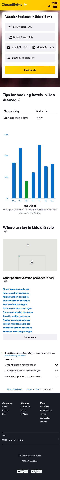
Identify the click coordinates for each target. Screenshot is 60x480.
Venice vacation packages (16, 300)
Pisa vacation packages (15, 304)
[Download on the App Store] (36, 472)
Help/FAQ (25, 406)
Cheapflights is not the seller (20, 364)
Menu (55, 3)
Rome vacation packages (16, 293)
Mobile (5, 410)
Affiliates (24, 414)
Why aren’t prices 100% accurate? (23, 376)
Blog (4, 414)
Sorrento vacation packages (17, 327)
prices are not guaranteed (15, 355)
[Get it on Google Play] (22, 472)
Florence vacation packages (17, 308)
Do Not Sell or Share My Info (30, 456)
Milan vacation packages (16, 296)
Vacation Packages (14, 389)
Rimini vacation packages (16, 289)
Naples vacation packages (16, 320)
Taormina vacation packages (17, 331)
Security (43, 422)
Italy (37, 389)
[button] (10, 27)
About (4, 406)
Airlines (43, 414)
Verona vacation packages (16, 323)
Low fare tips (45, 418)
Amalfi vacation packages (16, 316)
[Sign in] (49, 6)
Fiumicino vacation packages (18, 312)
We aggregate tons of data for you (23, 370)
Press (23, 410)
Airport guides (46, 410)
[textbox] (30, 27)
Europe (29, 389)
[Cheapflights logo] (12, 4)
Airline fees (44, 406)
